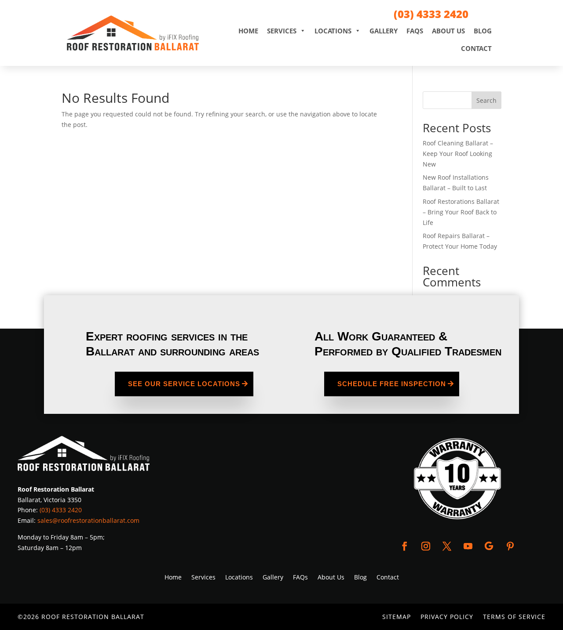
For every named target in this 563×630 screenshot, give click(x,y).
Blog (483, 30)
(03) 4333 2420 (431, 14)
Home (248, 30)
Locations (332, 30)
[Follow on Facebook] (404, 546)
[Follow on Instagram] (426, 546)
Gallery (383, 30)
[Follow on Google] (489, 546)
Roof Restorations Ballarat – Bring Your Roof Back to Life (461, 212)
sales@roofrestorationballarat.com (88, 520)
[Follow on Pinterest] (510, 546)
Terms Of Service (514, 617)
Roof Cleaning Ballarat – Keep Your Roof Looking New (458, 153)
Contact (476, 48)
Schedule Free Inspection (391, 383)
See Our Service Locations (184, 383)
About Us (448, 30)
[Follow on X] (447, 546)
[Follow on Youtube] (468, 546)
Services (281, 30)
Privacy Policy (446, 617)
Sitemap (396, 617)
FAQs (414, 30)
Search (486, 100)
